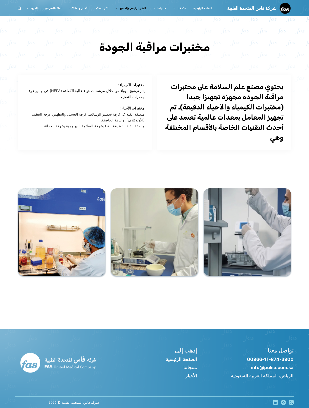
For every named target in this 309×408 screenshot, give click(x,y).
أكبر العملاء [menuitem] (102, 8)
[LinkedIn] (275, 402)
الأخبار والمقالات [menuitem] (79, 8)
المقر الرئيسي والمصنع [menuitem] (133, 8)
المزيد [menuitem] (34, 8)
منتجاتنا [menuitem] (161, 8)
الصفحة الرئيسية (181, 359)
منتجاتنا (190, 367)
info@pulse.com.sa (272, 367)
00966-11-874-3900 (270, 359)
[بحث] (19, 8)
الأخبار (191, 375)
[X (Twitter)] (291, 402)
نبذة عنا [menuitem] (182, 8)
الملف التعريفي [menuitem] (53, 8)
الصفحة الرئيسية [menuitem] (202, 8)
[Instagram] (283, 402)
